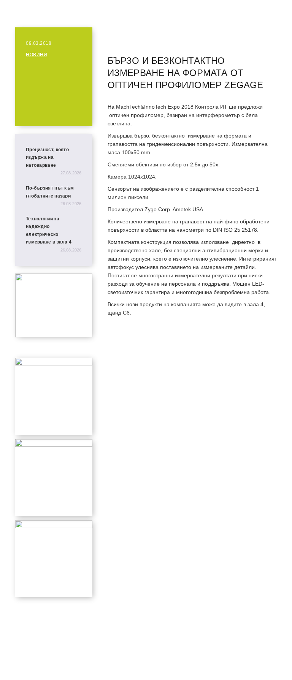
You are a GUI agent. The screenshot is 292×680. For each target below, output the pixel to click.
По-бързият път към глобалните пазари (50, 191)
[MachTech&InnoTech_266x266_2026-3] (53, 444)
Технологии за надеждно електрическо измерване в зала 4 (48, 230)
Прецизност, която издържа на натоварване (47, 157)
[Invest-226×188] (53, 335)
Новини (36, 54)
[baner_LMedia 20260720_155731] (53, 363)
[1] (53, 526)
